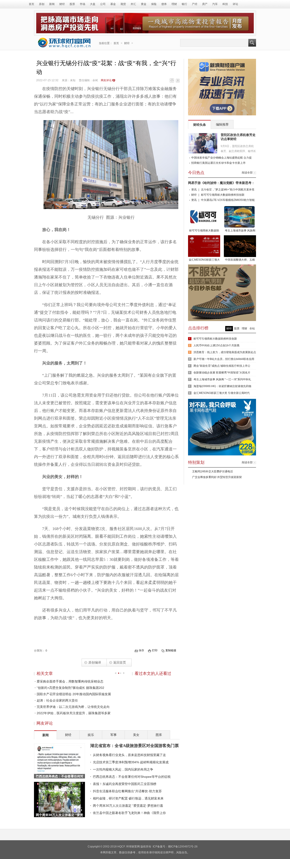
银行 (184, 4)
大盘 (92, 4)
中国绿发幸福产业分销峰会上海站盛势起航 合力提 (221, 157)
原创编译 (94, 662)
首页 (31, 4)
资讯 (194, 189)
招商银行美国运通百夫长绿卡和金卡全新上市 (218, 162)
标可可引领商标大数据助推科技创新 (222, 194)
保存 (141, 650)
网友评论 (106, 80)
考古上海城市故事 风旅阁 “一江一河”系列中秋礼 (222, 379)
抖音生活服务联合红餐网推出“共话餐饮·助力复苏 (127, 791)
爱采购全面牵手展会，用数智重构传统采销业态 (70, 681)
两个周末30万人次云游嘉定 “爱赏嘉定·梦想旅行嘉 (128, 805)
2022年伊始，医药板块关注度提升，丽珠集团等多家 (74, 713)
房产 (205, 4)
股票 (72, 4)
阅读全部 (247, 172)
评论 (235, 4)
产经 (194, 4)
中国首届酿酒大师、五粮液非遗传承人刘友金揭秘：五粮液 (240, 260)
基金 (113, 4)
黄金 (143, 4)
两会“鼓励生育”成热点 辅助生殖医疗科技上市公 (221, 365)
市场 (82, 4)
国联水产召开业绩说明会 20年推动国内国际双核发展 (74, 694)
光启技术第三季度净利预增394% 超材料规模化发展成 (131, 762)
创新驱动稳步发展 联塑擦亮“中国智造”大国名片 (221, 372)
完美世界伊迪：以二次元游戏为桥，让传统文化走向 (73, 707)
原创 (41, 4)
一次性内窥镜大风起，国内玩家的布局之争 (123, 769)
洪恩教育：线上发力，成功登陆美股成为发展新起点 (224, 352)
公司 (103, 4)
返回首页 (119, 662)
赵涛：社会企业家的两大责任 (57, 700)
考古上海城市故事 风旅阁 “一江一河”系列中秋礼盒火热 (240, 231)
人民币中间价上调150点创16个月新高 (216, 345)
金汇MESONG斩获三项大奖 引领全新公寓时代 (204, 260)
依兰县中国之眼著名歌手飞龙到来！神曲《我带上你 (129, 813)
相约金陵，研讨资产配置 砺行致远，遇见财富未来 (128, 798)
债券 (164, 4)
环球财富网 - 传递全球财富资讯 (64, 43)
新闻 (52, 4)
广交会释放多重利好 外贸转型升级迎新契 (217, 477)
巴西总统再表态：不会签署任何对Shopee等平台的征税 (132, 776)
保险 (154, 4)
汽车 (215, 4)
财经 (62, 4)
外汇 (133, 4)
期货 (123, 4)
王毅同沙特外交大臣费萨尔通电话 (212, 471)
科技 (225, 4)
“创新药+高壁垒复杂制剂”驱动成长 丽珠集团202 (70, 688)
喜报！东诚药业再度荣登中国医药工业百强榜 (124, 784)
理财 (174, 4)
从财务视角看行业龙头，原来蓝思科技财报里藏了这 (129, 755)
